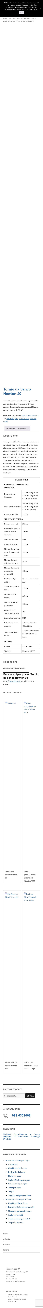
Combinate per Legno (17, 1168)
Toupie (11, 1191)
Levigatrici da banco (16, 1171)
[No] (40, 8)
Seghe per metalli (15, 1214)
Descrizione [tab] (10, 428)
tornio (16, 418)
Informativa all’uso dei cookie (17, 1299)
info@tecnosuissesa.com (18, 1281)
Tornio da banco (24, 418)
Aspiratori (12, 1164)
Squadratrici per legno (17, 1183)
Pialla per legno (14, 1175)
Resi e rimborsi (12, 1297)
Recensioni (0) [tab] (23, 428)
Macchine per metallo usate (19, 1210)
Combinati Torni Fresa (17, 1203)
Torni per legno (14, 1187)
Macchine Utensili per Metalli (19, 18)
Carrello (6, 1244)
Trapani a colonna (15, 1222)
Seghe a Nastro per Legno (19, 1179)
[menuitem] (18, 1249)
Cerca (30, 1096)
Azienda (6, 1239)
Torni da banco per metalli (30, 415)
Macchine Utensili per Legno (18, 1160)
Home (5, 18)
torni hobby (10, 418)
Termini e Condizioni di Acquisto (18, 1294)
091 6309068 (21, 1115)
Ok (21, 13)
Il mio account (12, 1301)
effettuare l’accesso (13, 681)
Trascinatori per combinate (19, 1195)
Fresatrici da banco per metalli (21, 1207)
